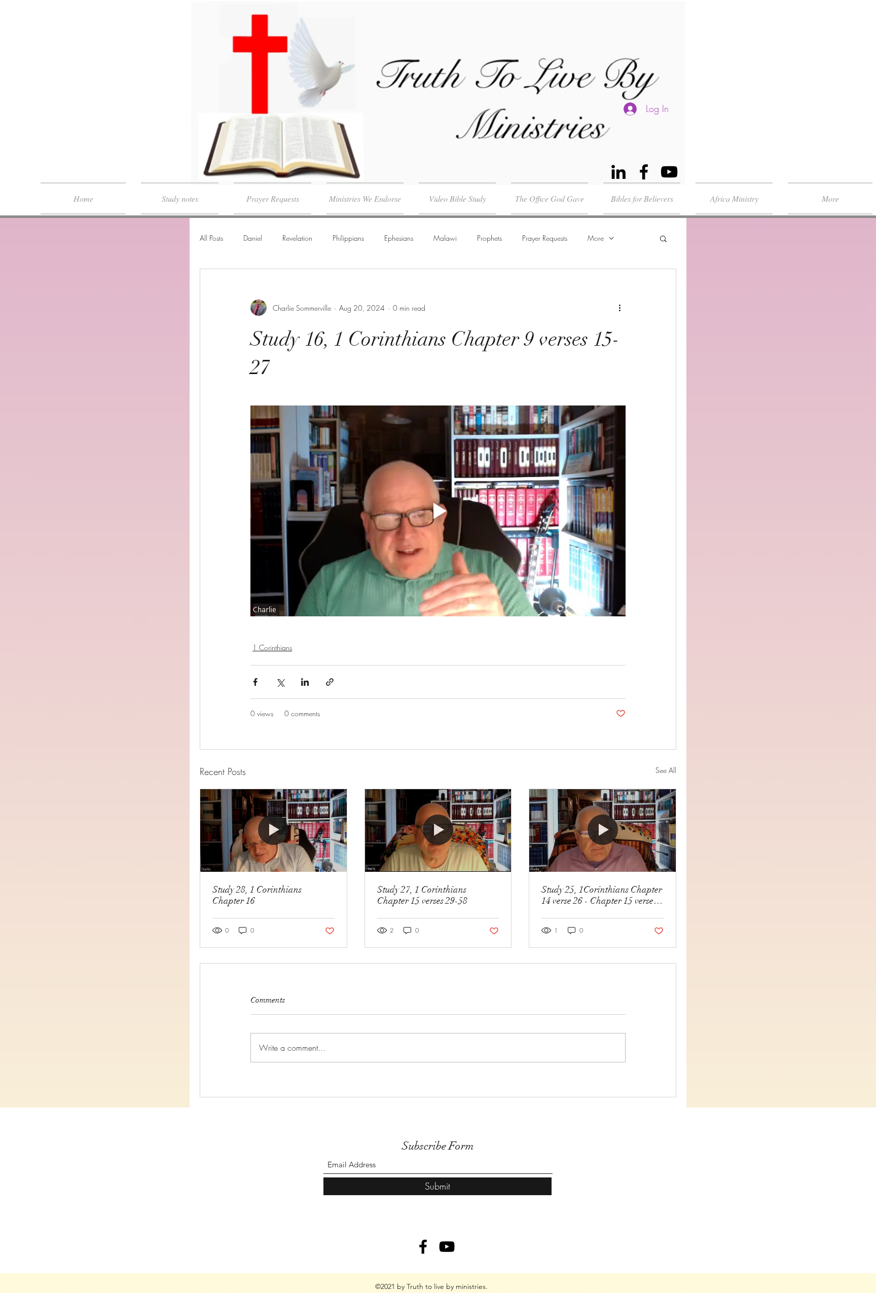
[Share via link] (330, 682)
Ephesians (398, 238)
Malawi (445, 238)
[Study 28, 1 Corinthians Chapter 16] (273, 830)
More (596, 238)
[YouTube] (669, 172)
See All (665, 770)
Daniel (252, 238)
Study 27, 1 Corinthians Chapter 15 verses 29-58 (422, 895)
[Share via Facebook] (255, 682)
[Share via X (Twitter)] (280, 682)
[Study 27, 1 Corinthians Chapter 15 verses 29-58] (438, 830)
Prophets (489, 238)
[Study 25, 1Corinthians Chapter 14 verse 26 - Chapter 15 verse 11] (602, 830)
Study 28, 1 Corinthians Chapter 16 (257, 895)
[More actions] (619, 308)
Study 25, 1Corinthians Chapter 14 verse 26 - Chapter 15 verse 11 (601, 895)
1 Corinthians (272, 647)
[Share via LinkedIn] (305, 682)
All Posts (211, 238)
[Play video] (438, 510)
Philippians (348, 238)
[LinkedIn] (618, 172)
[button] (663, 238)
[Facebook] (644, 172)
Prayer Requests (544, 238)
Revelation (297, 238)
